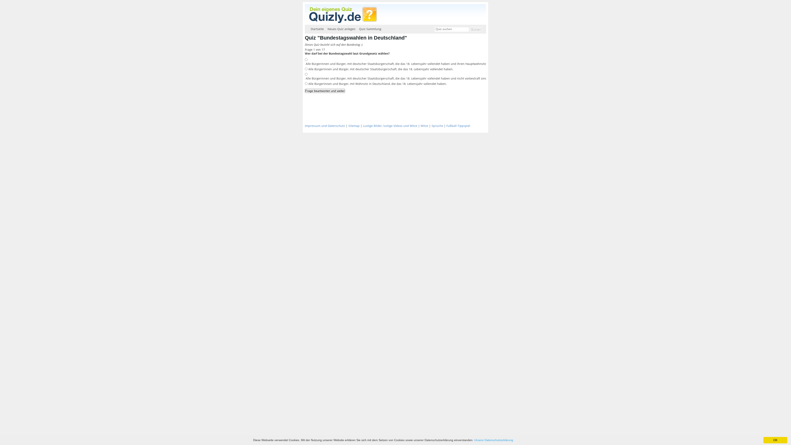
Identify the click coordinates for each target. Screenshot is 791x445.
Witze (424, 126)
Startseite (317, 29)
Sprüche (437, 126)
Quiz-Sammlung (370, 29)
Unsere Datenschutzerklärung (493, 440)
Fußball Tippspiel (458, 126)
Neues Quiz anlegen (342, 29)
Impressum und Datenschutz (325, 126)
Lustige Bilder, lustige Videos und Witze (390, 126)
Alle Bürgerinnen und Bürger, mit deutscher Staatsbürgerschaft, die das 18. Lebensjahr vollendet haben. (380, 69)
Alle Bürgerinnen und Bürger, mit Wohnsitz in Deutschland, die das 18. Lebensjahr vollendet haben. (377, 84)
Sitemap (354, 126)
